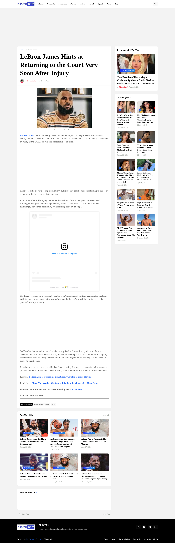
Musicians (63, 4)
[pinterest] (150, 527)
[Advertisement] (87, 26)
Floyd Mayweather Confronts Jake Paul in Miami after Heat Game (65, 383)
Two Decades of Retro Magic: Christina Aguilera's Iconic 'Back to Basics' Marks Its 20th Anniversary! (136, 80)
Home (41, 4)
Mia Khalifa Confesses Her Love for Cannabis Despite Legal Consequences (146, 118)
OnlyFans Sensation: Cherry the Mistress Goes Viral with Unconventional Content (125, 120)
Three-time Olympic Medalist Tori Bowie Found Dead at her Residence (145, 148)
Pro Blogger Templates (34, 539)
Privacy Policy (124, 539)
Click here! (77, 389)
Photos (73, 4)
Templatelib (48, 539)
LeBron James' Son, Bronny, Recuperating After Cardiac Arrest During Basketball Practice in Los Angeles (62, 442)
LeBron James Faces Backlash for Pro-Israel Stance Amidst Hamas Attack (33, 441)
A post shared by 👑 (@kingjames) (64, 287)
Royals (92, 4)
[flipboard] (144, 527)
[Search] (155, 4)
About (114, 539)
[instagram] (155, 527)
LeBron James (31, 50)
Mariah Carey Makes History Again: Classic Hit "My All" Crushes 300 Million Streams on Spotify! (125, 177)
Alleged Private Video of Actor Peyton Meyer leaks (126, 205)
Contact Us (137, 539)
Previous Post (24, 514)
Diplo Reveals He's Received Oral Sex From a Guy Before (144, 205)
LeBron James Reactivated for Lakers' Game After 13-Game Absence (94, 441)
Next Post (106, 514)
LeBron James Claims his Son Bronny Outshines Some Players (60, 376)
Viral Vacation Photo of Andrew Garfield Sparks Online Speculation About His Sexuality (126, 232)
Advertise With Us (151, 539)
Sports (101, 4)
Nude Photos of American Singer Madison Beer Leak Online (124, 148)
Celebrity (51, 4)
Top (116, 4)
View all (106, 415)
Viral (109, 4)
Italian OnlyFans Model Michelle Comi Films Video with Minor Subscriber (145, 176)
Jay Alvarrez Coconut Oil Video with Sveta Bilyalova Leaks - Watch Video (145, 231)
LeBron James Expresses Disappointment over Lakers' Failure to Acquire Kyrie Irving (94, 476)
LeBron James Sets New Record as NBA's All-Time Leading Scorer (64, 476)
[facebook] (138, 527)
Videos (82, 4)
